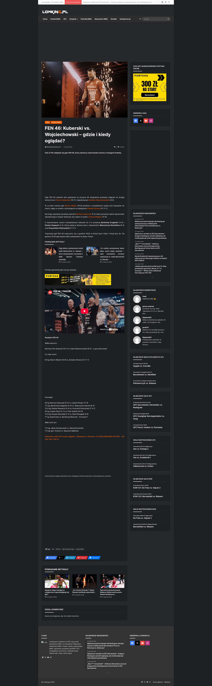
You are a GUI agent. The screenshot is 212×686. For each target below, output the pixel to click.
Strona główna (158, 682)
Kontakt (114, 19)
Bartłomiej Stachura (52, 147)
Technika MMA (86, 19)
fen (53, 549)
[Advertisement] (106, 41)
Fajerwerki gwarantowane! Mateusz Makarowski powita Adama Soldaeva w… (111, 592)
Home (45, 19)
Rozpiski (73, 19)
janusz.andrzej (148, 306)
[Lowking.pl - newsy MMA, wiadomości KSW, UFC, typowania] (55, 12)
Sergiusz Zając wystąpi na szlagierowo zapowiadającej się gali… (57, 592)
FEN (47, 122)
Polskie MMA (55, 19)
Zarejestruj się (125, 19)
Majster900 (147, 317)
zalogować (56, 616)
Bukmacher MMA (101, 19)
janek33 (146, 327)
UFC (65, 19)
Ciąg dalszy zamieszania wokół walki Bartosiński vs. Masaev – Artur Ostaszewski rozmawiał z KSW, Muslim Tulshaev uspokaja (71, 253)
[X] (45, 657)
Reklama (167, 682)
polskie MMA (80, 549)
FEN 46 (58, 549)
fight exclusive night (68, 549)
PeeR (144, 296)
